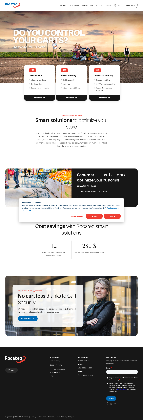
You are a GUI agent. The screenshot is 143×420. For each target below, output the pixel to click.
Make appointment (85, 375)
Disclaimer (42, 417)
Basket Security (56, 365)
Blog (91, 5)
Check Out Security (57, 369)
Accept (94, 216)
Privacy (33, 417)
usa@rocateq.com (85, 368)
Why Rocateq (74, 5)
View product (39, 98)
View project (26, 318)
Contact (108, 5)
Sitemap (51, 417)
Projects (84, 5)
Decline (112, 216)
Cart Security (55, 361)
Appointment (130, 5)
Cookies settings (76, 216)
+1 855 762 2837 (84, 361)
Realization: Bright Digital (65, 417)
